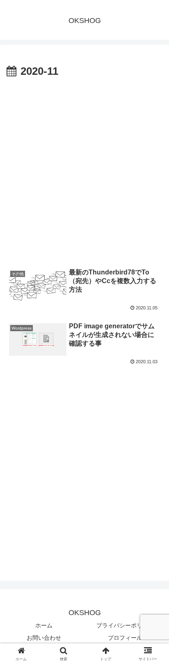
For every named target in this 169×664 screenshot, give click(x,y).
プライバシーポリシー (125, 625)
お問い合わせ (44, 637)
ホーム (44, 625)
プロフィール (125, 637)
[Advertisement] (84, 169)
